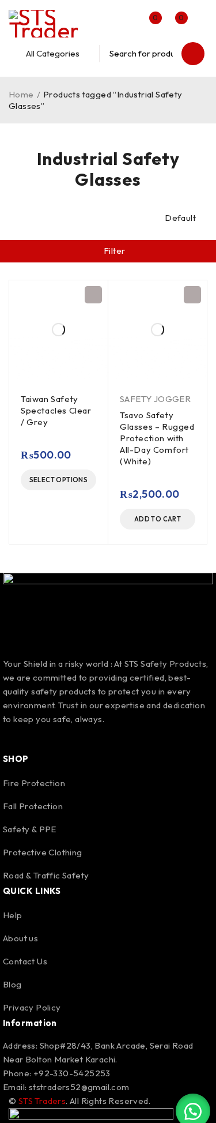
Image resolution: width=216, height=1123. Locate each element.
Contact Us (25, 961)
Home (21, 94)
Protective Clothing (42, 852)
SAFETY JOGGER (155, 398)
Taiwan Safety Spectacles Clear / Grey (56, 410)
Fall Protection (33, 806)
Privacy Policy (32, 1007)
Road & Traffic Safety (46, 875)
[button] (157, 519)
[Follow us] (44, 737)
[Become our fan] (14, 737)
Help (12, 915)
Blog (12, 984)
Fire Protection (34, 783)
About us (20, 938)
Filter (114, 250)
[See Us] (76, 737)
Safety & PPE (29, 829)
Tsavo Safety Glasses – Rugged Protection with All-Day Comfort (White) (157, 438)
